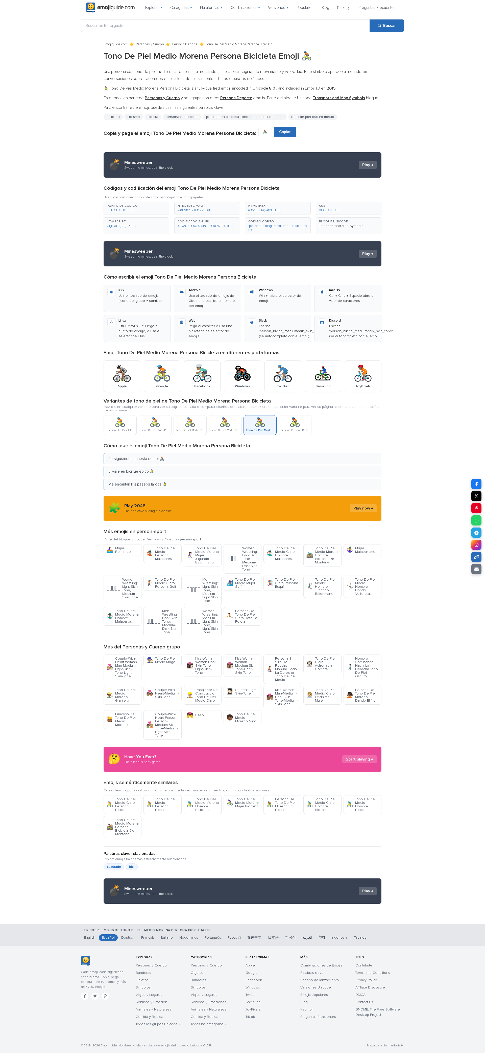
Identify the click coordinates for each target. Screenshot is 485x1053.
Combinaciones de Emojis (321, 965)
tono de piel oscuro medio (312, 117)
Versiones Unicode (315, 987)
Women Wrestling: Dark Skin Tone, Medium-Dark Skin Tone (242, 559)
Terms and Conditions (372, 973)
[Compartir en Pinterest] (476, 508)
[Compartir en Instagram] (476, 545)
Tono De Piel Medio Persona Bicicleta (161, 804)
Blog (325, 7)
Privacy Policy (366, 980)
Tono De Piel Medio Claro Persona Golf (161, 583)
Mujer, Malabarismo (360, 550)
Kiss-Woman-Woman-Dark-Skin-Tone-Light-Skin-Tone (201, 665)
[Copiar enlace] (476, 557)
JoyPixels (253, 1009)
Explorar (153, 7)
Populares (305, 7)
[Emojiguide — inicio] (85, 961)
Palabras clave (312, 973)
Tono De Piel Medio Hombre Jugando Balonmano (320, 586)
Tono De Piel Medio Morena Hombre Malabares (122, 616)
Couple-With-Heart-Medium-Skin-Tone (162, 693)
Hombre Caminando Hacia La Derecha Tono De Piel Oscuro (362, 667)
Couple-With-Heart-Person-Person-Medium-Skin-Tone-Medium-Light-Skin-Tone (162, 725)
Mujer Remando (118, 550)
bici (131, 867)
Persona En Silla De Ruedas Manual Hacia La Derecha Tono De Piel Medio (281, 669)
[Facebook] (85, 996)
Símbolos (143, 987)
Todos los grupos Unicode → (158, 1024)
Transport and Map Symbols (341, 226)
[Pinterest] (105, 996)
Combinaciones (245, 7)
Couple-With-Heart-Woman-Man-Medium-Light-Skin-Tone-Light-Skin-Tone (122, 667)
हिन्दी (322, 937)
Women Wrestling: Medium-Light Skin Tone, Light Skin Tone (202, 621)
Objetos (142, 980)
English (89, 937)
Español (108, 937)
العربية (307, 937)
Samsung (253, 1002)
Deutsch (128, 937)
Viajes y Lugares (149, 995)
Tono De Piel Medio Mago (161, 660)
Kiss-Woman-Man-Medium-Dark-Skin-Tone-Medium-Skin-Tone (282, 697)
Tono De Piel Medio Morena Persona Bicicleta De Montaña (122, 827)
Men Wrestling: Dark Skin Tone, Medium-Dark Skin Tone (162, 621)
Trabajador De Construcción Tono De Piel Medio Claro (202, 695)
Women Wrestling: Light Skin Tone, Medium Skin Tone (122, 588)
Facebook (254, 980)
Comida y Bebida (149, 1017)
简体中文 (254, 937)
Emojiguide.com (116, 44)
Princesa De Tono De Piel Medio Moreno (121, 719)
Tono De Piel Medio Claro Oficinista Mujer (320, 695)
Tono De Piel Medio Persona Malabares (161, 553)
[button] (136, 208)
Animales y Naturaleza (154, 1009)
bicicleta (113, 117)
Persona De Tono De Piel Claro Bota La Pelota (241, 616)
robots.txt (397, 1045)
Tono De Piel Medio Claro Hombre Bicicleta (320, 804)
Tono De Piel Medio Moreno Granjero (121, 695)
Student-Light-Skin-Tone (241, 692)
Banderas (143, 973)
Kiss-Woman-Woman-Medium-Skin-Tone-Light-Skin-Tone (241, 665)
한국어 (290, 937)
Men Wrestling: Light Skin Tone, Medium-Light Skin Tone (202, 590)
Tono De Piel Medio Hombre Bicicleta (361, 804)
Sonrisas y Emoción (151, 1002)
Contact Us (364, 1002)
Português (213, 937)
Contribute (363, 965)
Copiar (285, 132)
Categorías (181, 7)
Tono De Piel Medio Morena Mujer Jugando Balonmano (202, 555)
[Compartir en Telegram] (476, 533)
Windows (253, 987)
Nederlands (188, 937)
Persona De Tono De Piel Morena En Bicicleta (281, 804)
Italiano (167, 937)
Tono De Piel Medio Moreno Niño (241, 717)
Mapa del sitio (377, 1045)
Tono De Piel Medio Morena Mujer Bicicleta (242, 802)
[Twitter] (95, 996)
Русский (234, 937)
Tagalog (360, 937)
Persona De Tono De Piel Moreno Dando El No (361, 695)
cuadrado (114, 867)
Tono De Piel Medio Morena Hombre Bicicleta (202, 804)
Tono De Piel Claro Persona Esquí (282, 583)
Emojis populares (314, 995)
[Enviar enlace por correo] (476, 569)
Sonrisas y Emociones (208, 1002)
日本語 (273, 937)
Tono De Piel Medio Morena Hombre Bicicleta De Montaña (322, 555)
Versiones (278, 7)
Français (148, 937)
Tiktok (250, 1017)
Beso (195, 715)
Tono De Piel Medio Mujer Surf (241, 583)
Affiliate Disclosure (370, 987)
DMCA (360, 995)
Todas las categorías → (209, 1024)
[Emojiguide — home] (110, 8)
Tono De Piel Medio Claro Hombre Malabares (281, 553)
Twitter (251, 995)
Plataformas (211, 7)
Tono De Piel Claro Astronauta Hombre (320, 663)
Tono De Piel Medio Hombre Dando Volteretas (361, 586)
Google (252, 973)
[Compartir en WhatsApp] (476, 520)
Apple (250, 965)
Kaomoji (343, 7)
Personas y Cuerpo (150, 44)
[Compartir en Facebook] (476, 484)
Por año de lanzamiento (319, 980)
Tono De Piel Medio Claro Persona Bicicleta (121, 804)
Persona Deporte (185, 44)
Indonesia (339, 937)
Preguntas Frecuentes (377, 7)
